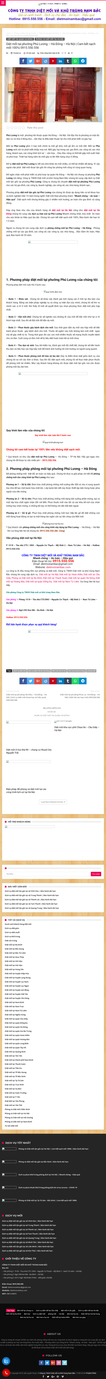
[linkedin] (60, 61)
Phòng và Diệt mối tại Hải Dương (19, 1117)
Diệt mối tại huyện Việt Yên (16, 994)
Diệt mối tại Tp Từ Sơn (14, 1080)
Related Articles (52, 708)
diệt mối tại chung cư (25, 1310)
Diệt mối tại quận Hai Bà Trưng (18, 1031)
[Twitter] (47, 1362)
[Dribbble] (58, 1362)
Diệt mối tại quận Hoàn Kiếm (17, 1035)
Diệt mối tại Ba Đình (13, 944)
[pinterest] (53, 61)
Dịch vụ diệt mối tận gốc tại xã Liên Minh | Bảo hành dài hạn (28, 1246)
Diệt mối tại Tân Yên (13, 1056)
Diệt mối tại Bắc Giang (14, 949)
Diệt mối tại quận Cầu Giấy (16, 1019)
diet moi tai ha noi (59, 671)
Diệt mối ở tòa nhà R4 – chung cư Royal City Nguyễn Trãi (28, 751)
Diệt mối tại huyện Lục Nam (16, 981)
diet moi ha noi (72, 1314)
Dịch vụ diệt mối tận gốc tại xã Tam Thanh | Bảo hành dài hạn (31, 904)
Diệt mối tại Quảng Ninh (15, 1051)
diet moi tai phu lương (76, 671)
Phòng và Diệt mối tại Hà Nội (25, 33)
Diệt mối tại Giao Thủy (14, 957)
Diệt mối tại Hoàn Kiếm (71, 574)
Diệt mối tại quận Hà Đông (49, 33)
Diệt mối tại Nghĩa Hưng (15, 1014)
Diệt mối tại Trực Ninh (14, 1084)
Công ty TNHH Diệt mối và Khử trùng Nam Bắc (57, 1373)
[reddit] (45, 61)
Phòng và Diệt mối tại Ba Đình (27, 578)
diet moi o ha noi (42, 1317)
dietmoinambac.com (58, 567)
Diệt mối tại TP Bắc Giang (15, 1072)
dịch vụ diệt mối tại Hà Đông (39, 671)
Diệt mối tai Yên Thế (13, 1105)
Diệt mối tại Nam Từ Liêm (66, 581)
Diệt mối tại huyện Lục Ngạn (17, 986)
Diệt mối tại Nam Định (14, 1002)
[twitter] (30, 61)
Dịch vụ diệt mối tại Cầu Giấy (47, 1310)
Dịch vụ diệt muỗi (12, 932)
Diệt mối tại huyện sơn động (17, 990)
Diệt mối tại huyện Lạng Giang (18, 977)
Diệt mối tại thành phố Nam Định (19, 1060)
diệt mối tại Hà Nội (62, 210)
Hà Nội (61, 1314)
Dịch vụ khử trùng (12, 936)
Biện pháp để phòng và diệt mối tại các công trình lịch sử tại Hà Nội (26, 790)
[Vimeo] (64, 1362)
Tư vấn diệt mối (11, 1126)
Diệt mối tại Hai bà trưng (90, 1314)
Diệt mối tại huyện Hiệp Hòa (17, 973)
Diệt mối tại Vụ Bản (13, 1088)
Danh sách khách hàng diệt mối (18, 924)
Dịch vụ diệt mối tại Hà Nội (88, 1310)
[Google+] (53, 1362)
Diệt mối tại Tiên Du (13, 1068)
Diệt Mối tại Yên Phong (14, 1101)
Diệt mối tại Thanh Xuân (55, 578)
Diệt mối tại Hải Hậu (13, 961)
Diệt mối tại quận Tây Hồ (15, 1047)
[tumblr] (68, 61)
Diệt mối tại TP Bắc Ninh (15, 1076)
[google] (38, 61)
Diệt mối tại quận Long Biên (17, 1043)
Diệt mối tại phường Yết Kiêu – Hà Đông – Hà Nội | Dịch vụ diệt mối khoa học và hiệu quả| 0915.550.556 (26, 695)
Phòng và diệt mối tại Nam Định (18, 1121)
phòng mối (91, 671)
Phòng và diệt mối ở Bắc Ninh (17, 1109)
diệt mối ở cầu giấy (68, 1310)
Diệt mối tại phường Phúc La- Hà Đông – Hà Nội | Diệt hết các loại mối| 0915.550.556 (80, 694)
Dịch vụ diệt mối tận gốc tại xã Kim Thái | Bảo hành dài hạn (27, 1250)
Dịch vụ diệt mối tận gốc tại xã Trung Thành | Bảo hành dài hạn (32, 895)
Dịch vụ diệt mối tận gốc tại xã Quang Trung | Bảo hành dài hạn (32, 908)
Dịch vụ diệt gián (12, 928)
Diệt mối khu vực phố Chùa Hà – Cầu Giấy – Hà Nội (76, 729)
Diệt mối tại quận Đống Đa (39, 581)
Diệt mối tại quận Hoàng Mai (17, 1039)
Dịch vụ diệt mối (19, 671)
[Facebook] (41, 1362)
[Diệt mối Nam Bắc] (53, 3)
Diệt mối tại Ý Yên (12, 1097)
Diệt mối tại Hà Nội (48, 574)
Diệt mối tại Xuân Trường (15, 1093)
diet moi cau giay (79, 1317)
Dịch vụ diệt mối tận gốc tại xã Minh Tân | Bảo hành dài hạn (27, 1242)
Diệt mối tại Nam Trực (14, 1006)
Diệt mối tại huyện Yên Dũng (17, 998)
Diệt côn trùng (11, 940)
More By (51, 712)
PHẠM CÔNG (91, 1373)
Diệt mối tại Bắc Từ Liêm (15, 953)
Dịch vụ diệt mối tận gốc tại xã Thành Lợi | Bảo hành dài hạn (30, 899)
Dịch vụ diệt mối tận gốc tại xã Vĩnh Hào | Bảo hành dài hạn (30, 891)
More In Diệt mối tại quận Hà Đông (52, 715)
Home (8, 33)
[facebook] (23, 61)
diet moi (27, 1314)
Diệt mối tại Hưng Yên (14, 969)
